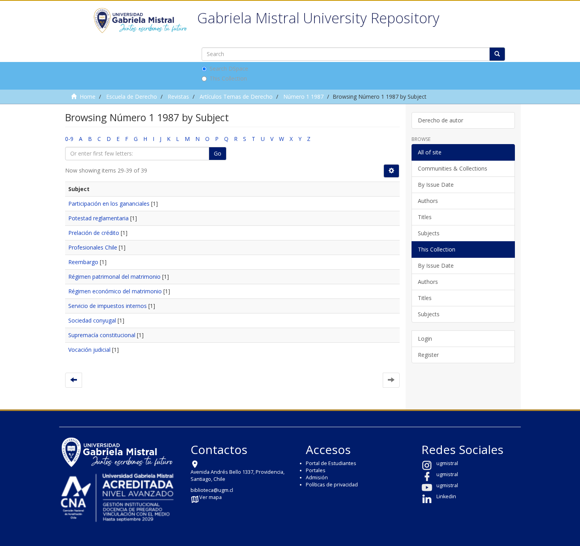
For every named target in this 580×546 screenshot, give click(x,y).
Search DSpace (229, 68)
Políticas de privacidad (332, 484)
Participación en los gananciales (109, 203)
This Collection (228, 78)
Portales (316, 470)
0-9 (69, 139)
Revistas (178, 96)
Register (428, 354)
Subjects (429, 233)
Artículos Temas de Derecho (236, 96)
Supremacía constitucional (101, 335)
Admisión (317, 477)
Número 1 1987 (303, 96)
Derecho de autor (440, 120)
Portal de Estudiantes (331, 463)
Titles (425, 217)
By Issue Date (436, 184)
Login (425, 338)
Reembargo (83, 262)
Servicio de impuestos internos (107, 306)
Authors (428, 201)
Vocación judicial (89, 349)
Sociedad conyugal (92, 320)
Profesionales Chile (92, 247)
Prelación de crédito (93, 232)
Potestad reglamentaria (98, 218)
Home (87, 96)
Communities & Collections (452, 168)
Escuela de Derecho (131, 96)
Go (217, 153)
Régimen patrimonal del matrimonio (114, 276)
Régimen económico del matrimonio (115, 291)
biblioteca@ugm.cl (212, 490)
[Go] (497, 54)
